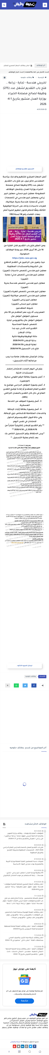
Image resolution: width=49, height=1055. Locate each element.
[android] (18, 1046)
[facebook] (34, 1046)
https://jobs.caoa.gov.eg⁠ (24, 258)
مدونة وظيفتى (15, 1042)
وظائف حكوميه (26, 78)
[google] (26, 1046)
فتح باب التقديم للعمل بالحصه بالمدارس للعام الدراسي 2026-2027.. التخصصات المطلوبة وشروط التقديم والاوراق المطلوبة (23, 850)
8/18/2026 (37, 859)
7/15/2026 (37, 935)
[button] (33, 685)
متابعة (24, 1001)
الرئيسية (41, 78)
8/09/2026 (37, 924)
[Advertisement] (24, 35)
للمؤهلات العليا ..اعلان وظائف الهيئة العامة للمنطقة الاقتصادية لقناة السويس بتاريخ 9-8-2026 (23, 928)
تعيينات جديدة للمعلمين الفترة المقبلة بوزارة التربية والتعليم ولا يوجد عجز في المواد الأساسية (24, 863)
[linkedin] (22, 1046)
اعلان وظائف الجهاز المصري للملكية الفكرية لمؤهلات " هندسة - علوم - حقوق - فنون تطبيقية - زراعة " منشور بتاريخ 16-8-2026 (16, 66)
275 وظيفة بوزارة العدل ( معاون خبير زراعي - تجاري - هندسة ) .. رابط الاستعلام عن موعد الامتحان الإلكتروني (23, 874)
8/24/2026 (37, 910)
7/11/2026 (37, 896)
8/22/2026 (37, 870)
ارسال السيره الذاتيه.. (24, 666)
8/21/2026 (37, 831)
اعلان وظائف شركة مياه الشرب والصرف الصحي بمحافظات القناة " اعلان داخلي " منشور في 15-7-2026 (24, 939)
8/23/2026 (37, 845)
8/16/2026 (37, 882)
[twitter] (30, 1046)
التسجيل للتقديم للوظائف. (24, 169)
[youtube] (14, 1046)
